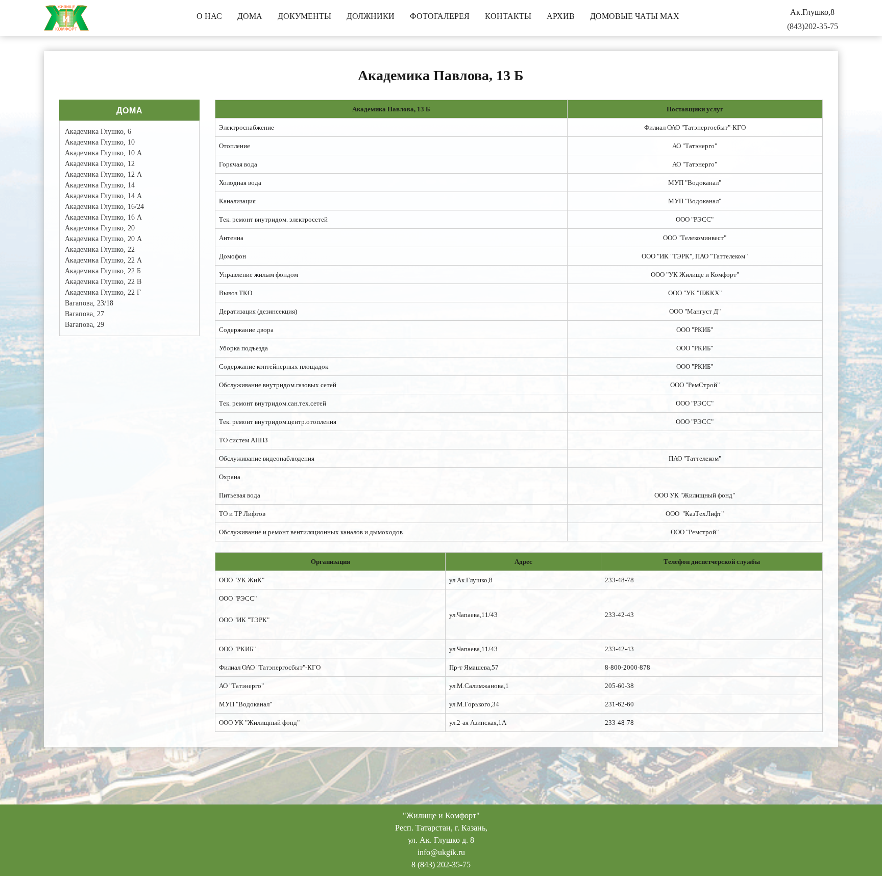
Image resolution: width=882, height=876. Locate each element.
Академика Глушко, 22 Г (103, 292)
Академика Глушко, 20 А (103, 239)
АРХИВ (561, 16)
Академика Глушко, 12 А (103, 174)
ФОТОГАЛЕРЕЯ (440, 16)
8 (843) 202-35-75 (441, 864)
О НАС (209, 16)
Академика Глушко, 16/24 (104, 206)
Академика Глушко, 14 (100, 185)
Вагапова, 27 (84, 314)
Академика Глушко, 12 (100, 164)
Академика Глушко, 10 (100, 142)
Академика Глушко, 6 (98, 131)
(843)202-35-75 (812, 26)
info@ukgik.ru (441, 852)
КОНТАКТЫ (508, 16)
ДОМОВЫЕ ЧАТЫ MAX (634, 16)
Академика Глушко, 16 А (103, 217)
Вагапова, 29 (84, 324)
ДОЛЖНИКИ (371, 16)
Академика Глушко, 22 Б (103, 271)
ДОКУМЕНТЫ (304, 16)
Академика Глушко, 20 (100, 228)
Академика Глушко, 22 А (103, 260)
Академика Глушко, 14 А (103, 196)
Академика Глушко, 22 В (103, 282)
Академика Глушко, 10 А (103, 153)
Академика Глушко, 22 (100, 249)
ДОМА (249, 16)
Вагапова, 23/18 (89, 303)
